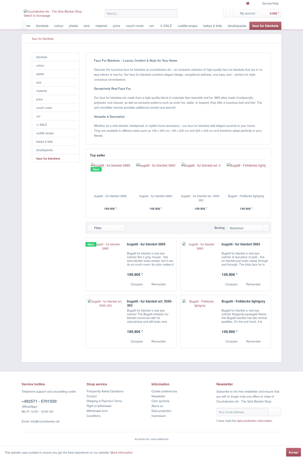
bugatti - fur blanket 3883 (155, 196)
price (39, 99)
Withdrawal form (97, 411)
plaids (40, 74)
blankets (41, 57)
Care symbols (160, 401)
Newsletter (158, 396)
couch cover (44, 108)
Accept (293, 452)
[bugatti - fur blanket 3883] (155, 177)
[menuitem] (141, 13)
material (41, 91)
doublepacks (44, 150)
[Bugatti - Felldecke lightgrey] (246, 177)
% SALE (41, 124)
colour (40, 65)
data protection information (254, 421)
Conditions (93, 416)
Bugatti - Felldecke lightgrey (246, 196)
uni (38, 116)
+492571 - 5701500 (39, 401)
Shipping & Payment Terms (104, 401)
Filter (97, 228)
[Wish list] (227, 13)
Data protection (161, 411)
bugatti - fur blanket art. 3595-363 (200, 198)
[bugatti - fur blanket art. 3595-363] (201, 177)
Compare (136, 284)
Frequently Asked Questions (105, 391)
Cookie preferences (164, 391)
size (38, 82)
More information (121, 452)
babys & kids (44, 141)
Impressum (159, 416)
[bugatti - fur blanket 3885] (110, 177)
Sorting (219, 228)
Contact (92, 396)
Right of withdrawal (99, 406)
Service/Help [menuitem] (270, 3)
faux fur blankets (48, 158)
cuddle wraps (45, 133)
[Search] (174, 13)
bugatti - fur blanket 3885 (110, 196)
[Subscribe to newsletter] (274, 412)
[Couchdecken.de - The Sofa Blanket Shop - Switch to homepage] (55, 14)
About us (157, 406)
